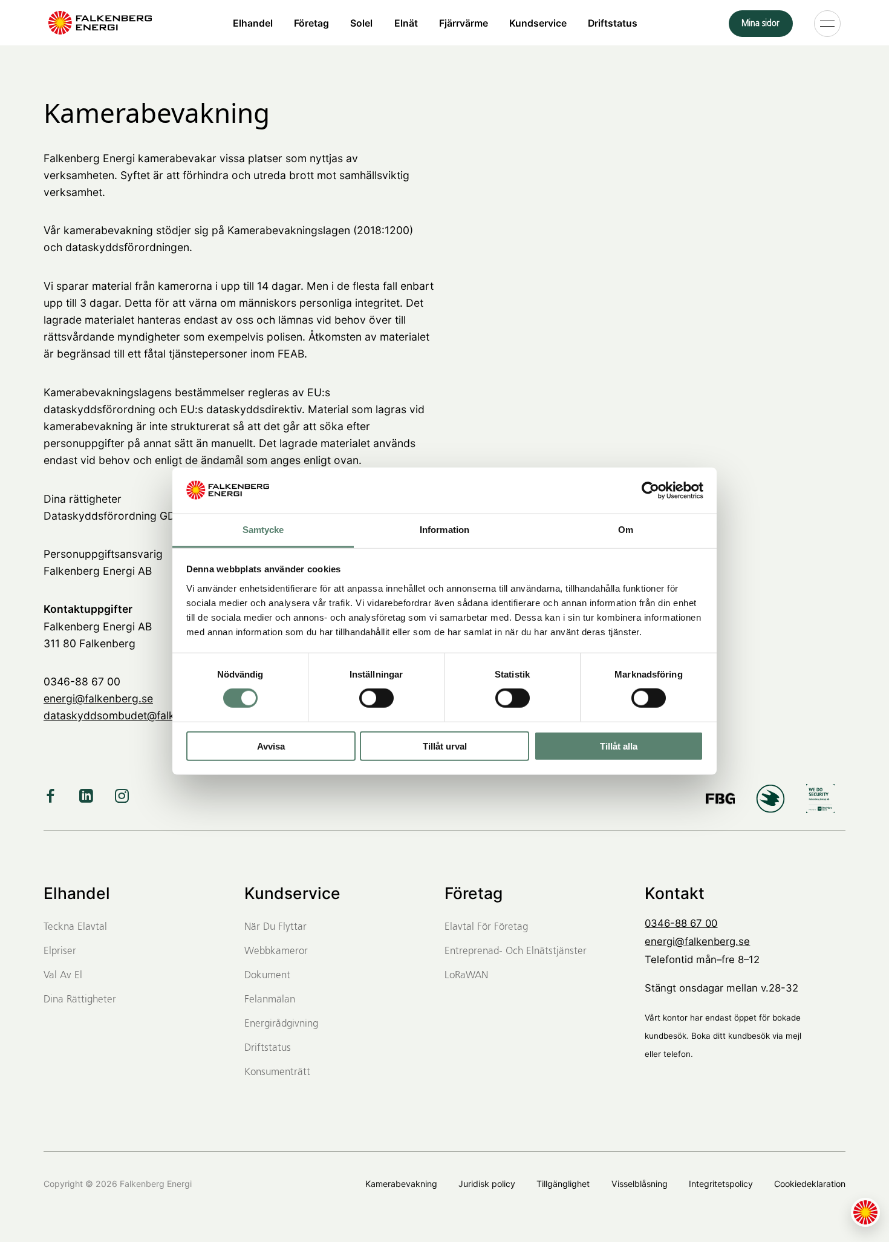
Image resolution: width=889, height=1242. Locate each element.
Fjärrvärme (463, 22)
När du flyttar (275, 927)
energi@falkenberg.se (98, 698)
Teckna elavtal (75, 927)
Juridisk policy (486, 1183)
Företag (311, 22)
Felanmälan (269, 1000)
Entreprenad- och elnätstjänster (515, 951)
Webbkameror (276, 951)
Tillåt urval (445, 745)
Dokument (267, 975)
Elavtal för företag (486, 927)
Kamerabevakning (401, 1183)
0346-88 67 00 (681, 923)
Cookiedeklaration (809, 1183)
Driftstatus (612, 22)
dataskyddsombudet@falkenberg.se (134, 715)
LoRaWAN (466, 975)
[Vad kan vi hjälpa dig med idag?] (865, 1212)
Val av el (63, 975)
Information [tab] (444, 530)
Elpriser (60, 951)
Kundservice (538, 22)
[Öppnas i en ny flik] (650, 491)
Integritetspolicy (721, 1183)
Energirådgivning (281, 1024)
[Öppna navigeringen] (827, 23)
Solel (361, 22)
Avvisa (271, 745)
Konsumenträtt (277, 1072)
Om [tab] (625, 530)
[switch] (376, 698)
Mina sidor (760, 23)
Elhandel (253, 22)
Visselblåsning (639, 1183)
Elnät (406, 22)
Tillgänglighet (563, 1183)
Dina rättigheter (80, 1000)
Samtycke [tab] (263, 530)
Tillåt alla (618, 745)
